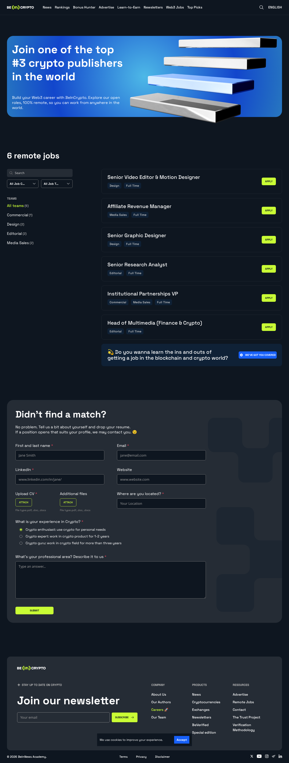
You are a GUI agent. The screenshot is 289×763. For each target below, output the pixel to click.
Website (124, 469)
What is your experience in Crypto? (49, 521)
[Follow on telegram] (273, 756)
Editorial (16, 233)
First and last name (34, 445)
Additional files (73, 493)
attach (23, 502)
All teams (18, 205)
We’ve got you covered (260, 355)
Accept (182, 740)
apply (268, 181)
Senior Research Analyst (137, 264)
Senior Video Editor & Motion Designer (153, 177)
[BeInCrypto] (20, 7)
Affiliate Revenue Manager (139, 206)
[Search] (261, 7)
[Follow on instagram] (266, 756)
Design (15, 224)
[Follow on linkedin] (280, 756)
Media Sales (20, 242)
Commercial (19, 214)
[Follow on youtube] (259, 756)
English (275, 7)
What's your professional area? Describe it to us (60, 556)
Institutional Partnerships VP (142, 293)
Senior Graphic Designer (136, 235)
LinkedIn (24, 469)
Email (123, 445)
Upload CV (26, 493)
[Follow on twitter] (251, 756)
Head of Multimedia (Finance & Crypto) (154, 323)
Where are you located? (140, 493)
